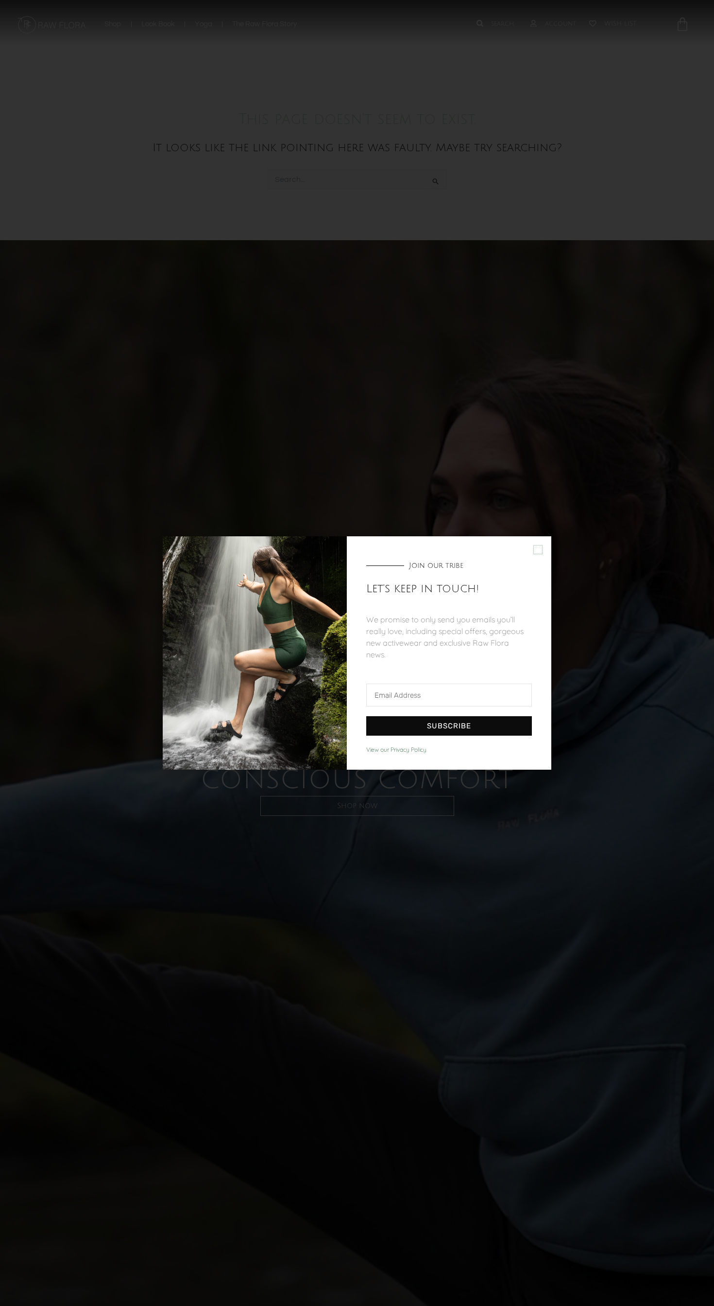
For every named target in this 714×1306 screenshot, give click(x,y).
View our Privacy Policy (396, 749)
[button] (538, 549)
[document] (357, 653)
